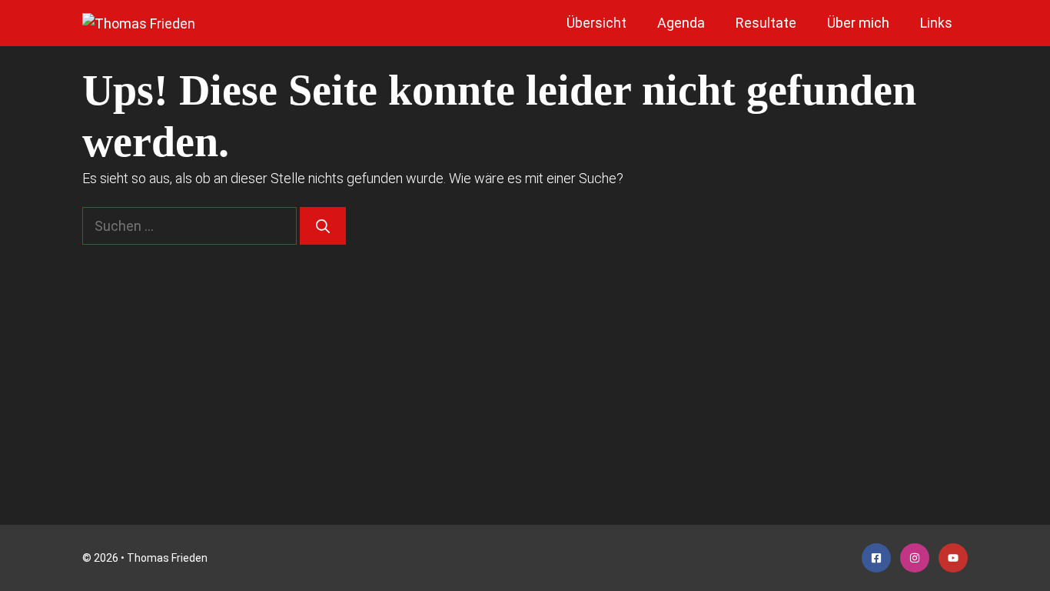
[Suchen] (323, 226)
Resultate (766, 23)
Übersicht (596, 23)
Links (936, 23)
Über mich (858, 23)
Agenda (681, 23)
